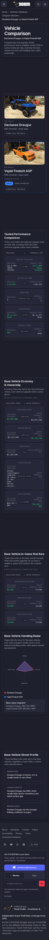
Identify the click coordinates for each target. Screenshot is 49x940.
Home (4, 12)
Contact (25, 830)
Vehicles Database (18, 12)
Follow (35, 830)
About (4, 830)
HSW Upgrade (22, 183)
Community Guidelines (11, 837)
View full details (15, 133)
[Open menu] (4, 4)
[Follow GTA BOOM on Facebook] (24, 844)
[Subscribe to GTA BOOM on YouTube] (11, 844)
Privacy (19, 833)
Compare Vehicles (10, 15)
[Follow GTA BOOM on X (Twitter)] (5, 844)
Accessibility (7, 833)
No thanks (8, 896)
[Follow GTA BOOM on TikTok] (17, 844)
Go (42, 883)
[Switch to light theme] (45, 4)
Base (9, 183)
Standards (14, 830)
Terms (27, 833)
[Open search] (38, 4)
